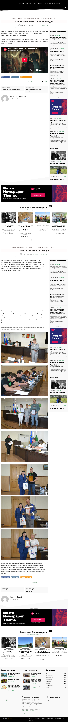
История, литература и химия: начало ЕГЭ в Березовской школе (36, 680)
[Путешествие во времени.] (58, 155)
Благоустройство (54, 48)
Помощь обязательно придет (11, 89)
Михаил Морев (42, 230)
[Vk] (48, 700)
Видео (14, 18)
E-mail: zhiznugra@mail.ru (28, 710)
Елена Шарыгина (25, 236)
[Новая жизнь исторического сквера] (58, 170)
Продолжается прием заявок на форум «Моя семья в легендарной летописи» (14, 687)
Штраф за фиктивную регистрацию (57, 134)
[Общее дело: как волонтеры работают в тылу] (59, 217)
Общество (40, 18)
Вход (23, 713)
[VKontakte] (65, 7)
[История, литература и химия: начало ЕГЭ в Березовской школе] (26, 681)
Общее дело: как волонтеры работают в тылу (59, 226)
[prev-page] (31, 240)
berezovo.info (10, 718)
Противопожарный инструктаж (36, 674)
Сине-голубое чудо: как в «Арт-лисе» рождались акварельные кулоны (57, 82)
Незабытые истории (13, 679)
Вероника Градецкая (27, 25)
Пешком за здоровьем (42, 225)
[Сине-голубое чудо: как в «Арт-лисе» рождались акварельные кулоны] (25, 217)
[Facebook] (42, 81)
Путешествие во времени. (58, 37)
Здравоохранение (42, 223)
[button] (65, 3)
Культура (52, 35)
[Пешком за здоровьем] (42, 217)
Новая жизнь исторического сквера (57, 178)
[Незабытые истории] (4, 681)
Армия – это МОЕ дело (36, 686)
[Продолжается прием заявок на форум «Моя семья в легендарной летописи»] (4, 687)
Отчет (27, 713)
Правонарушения (54, 131)
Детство (20, 18)
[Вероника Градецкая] (19, 25)
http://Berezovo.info (14, 98)
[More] (46, 81)
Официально (53, 118)
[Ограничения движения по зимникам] (4, 675)
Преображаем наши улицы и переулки (34, 90)
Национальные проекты (29, 18)
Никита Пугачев (9, 233)
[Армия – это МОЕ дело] (26, 687)
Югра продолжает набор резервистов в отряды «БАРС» (57, 67)
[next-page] (35, 240)
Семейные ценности (49, 18)
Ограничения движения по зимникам (14, 674)
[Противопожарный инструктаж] (26, 675)
